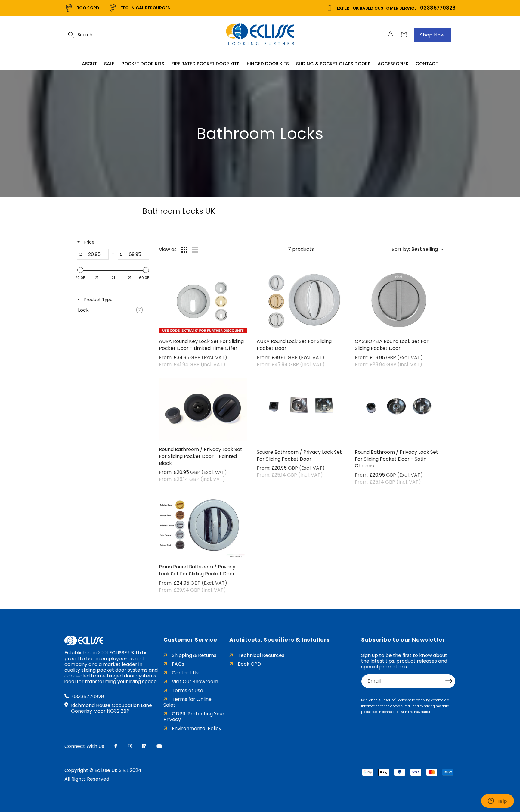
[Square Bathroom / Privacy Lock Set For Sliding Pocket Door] (301, 411)
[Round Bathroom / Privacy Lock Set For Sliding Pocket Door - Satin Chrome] (399, 411)
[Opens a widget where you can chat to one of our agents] (497, 801)
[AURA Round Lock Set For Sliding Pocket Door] (301, 301)
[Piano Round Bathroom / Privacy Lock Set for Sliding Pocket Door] (203, 527)
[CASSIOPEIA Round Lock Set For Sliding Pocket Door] (399, 301)
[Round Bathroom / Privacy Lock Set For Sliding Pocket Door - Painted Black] (203, 409)
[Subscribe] (449, 680)
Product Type (98, 300)
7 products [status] (301, 249)
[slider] (80, 270)
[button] (71, 34)
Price (88, 242)
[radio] (184, 250)
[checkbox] (112, 310)
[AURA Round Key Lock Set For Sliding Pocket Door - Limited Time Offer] (203, 301)
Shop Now (432, 35)
